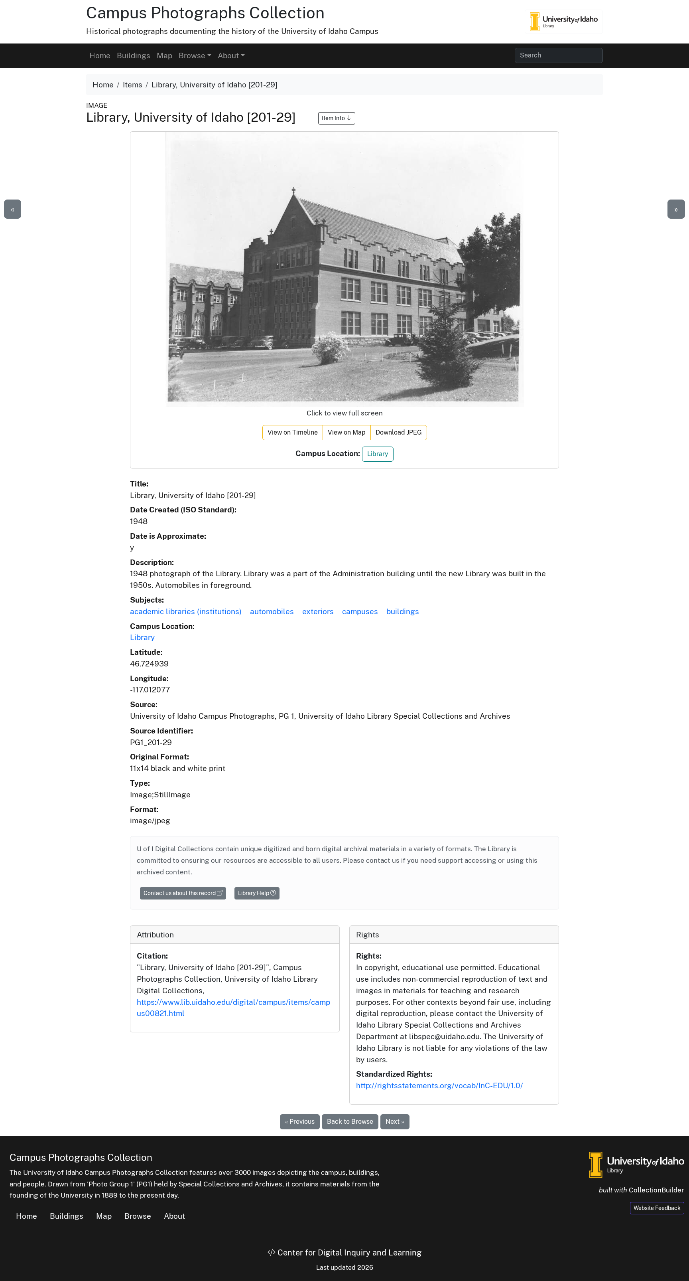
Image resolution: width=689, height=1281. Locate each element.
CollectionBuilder (656, 1190)
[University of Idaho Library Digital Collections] (564, 22)
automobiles (272, 611)
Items (132, 84)
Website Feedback (657, 1208)
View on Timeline (293, 432)
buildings (402, 611)
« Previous (300, 1121)
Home (99, 55)
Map (164, 55)
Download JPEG (399, 432)
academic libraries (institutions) (186, 611)
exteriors (318, 611)
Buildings (133, 55)
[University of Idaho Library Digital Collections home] (636, 1163)
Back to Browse (350, 1121)
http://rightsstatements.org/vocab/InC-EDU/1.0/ (439, 1085)
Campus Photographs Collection (205, 12)
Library (377, 454)
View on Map (347, 432)
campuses (360, 611)
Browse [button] (192, 55)
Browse (137, 1216)
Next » (395, 1121)
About (174, 1216)
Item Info (334, 118)
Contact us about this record (180, 893)
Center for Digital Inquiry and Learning (348, 1252)
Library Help (254, 893)
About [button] (228, 55)
